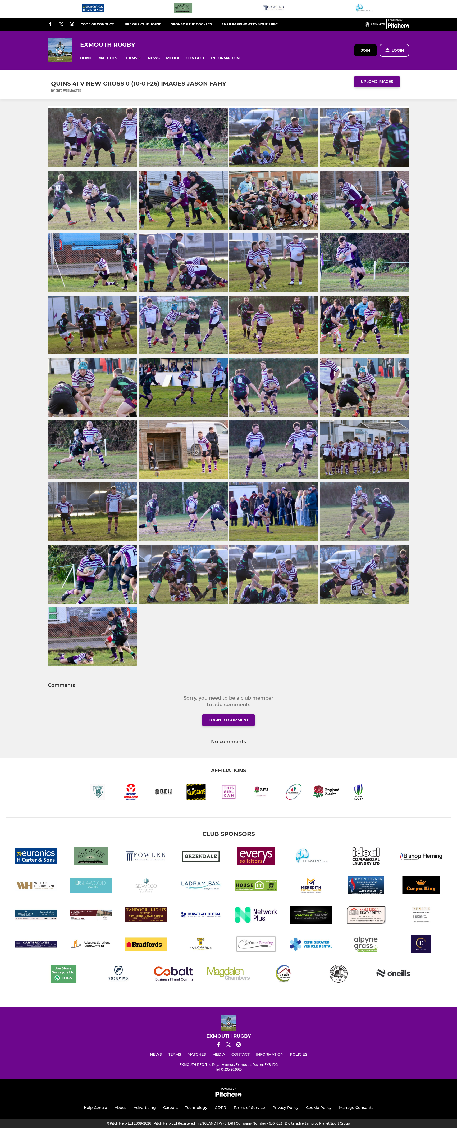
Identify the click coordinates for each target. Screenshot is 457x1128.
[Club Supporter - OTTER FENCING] (256, 945)
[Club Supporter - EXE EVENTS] (421, 945)
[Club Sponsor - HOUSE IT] (256, 886)
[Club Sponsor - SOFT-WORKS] (364, 9)
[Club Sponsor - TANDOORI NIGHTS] (146, 916)
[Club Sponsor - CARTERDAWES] (36, 945)
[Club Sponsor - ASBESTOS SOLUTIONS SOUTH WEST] (91, 945)
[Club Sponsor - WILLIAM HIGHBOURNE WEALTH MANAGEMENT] (36, 886)
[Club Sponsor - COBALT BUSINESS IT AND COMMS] (173, 974)
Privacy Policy (285, 1107)
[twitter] (61, 24)
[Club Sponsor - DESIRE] (421, 916)
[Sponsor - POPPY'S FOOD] (338, 974)
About (120, 1107)
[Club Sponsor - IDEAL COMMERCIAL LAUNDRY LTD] (366, 857)
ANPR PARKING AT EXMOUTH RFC (249, 24)
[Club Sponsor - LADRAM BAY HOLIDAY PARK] (201, 886)
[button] (86, 58)
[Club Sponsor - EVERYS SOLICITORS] (256, 857)
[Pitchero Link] (398, 26)
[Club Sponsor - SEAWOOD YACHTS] (91, 886)
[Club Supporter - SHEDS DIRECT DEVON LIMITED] (366, 916)
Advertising (145, 1107)
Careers (170, 1107)
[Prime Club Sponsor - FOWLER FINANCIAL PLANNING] (274, 9)
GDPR (220, 1107)
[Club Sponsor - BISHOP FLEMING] (421, 857)
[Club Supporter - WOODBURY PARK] (118, 974)
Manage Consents (356, 1107)
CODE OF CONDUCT (97, 24)
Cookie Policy (319, 1107)
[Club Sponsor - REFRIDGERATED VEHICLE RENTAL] (311, 945)
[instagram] (72, 24)
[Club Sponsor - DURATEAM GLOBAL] (201, 916)
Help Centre (95, 1107)
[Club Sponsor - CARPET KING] (421, 886)
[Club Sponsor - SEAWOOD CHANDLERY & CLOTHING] (146, 886)
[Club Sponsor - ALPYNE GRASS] (366, 945)
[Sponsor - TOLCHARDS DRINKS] (201, 945)
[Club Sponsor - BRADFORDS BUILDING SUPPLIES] (146, 945)
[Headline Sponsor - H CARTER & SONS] (93, 9)
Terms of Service (249, 1107)
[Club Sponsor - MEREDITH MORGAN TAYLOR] (311, 886)
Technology (196, 1107)
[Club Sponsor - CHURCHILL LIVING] (91, 916)
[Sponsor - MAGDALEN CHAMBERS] (228, 974)
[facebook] (50, 24)
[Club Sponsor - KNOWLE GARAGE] (311, 916)
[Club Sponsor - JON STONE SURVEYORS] (63, 974)
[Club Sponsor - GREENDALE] (201, 857)
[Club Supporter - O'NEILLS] (393, 974)
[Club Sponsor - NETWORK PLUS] (256, 916)
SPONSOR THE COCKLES (191, 24)
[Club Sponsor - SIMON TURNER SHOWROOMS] (366, 886)
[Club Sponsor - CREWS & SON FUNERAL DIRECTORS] (36, 916)
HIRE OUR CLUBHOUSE (142, 24)
